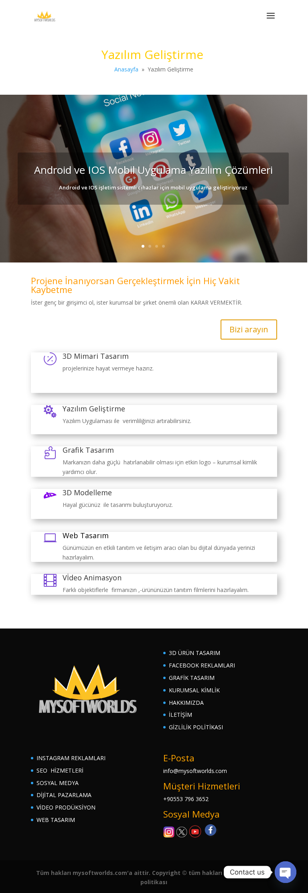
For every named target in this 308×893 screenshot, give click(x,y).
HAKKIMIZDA (186, 702)
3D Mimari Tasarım (96, 356)
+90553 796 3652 (186, 799)
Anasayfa (126, 69)
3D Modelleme (87, 492)
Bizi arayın (248, 329)
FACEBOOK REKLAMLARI (202, 665)
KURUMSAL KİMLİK (194, 690)
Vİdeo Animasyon (92, 577)
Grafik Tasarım (88, 450)
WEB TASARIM (55, 820)
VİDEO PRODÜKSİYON (65, 807)
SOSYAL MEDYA (57, 783)
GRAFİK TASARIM (192, 677)
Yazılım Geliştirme (94, 408)
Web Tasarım (86, 535)
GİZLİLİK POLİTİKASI (196, 727)
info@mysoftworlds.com (195, 771)
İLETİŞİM (180, 714)
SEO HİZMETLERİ (59, 770)
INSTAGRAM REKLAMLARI (70, 758)
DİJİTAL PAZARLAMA (63, 795)
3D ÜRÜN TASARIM (194, 653)
